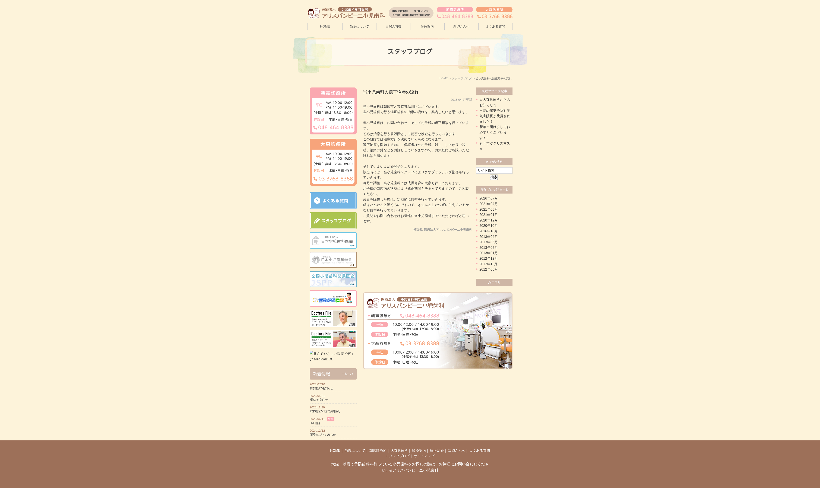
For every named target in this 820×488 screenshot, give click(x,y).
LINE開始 (315, 423)
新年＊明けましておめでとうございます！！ (494, 132)
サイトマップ (424, 456)
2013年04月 (488, 237)
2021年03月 (488, 209)
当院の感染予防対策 (494, 110)
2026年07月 (488, 198)
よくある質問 (495, 26)
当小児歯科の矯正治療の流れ (391, 92)
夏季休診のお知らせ (321, 388)
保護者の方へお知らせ (322, 434)
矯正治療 (437, 450)
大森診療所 (399, 450)
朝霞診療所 (378, 450)
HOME (325, 26)
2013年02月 (488, 247)
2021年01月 (488, 215)
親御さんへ (461, 26)
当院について (355, 450)
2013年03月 (488, 242)
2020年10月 (488, 225)
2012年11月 (488, 264)
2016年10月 (488, 231)
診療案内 (419, 450)
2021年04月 (488, 204)
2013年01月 (488, 253)
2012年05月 (488, 269)
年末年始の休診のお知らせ (325, 411)
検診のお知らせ (319, 399)
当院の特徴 (393, 26)
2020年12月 (488, 220)
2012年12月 (488, 258)
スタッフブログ (398, 456)
